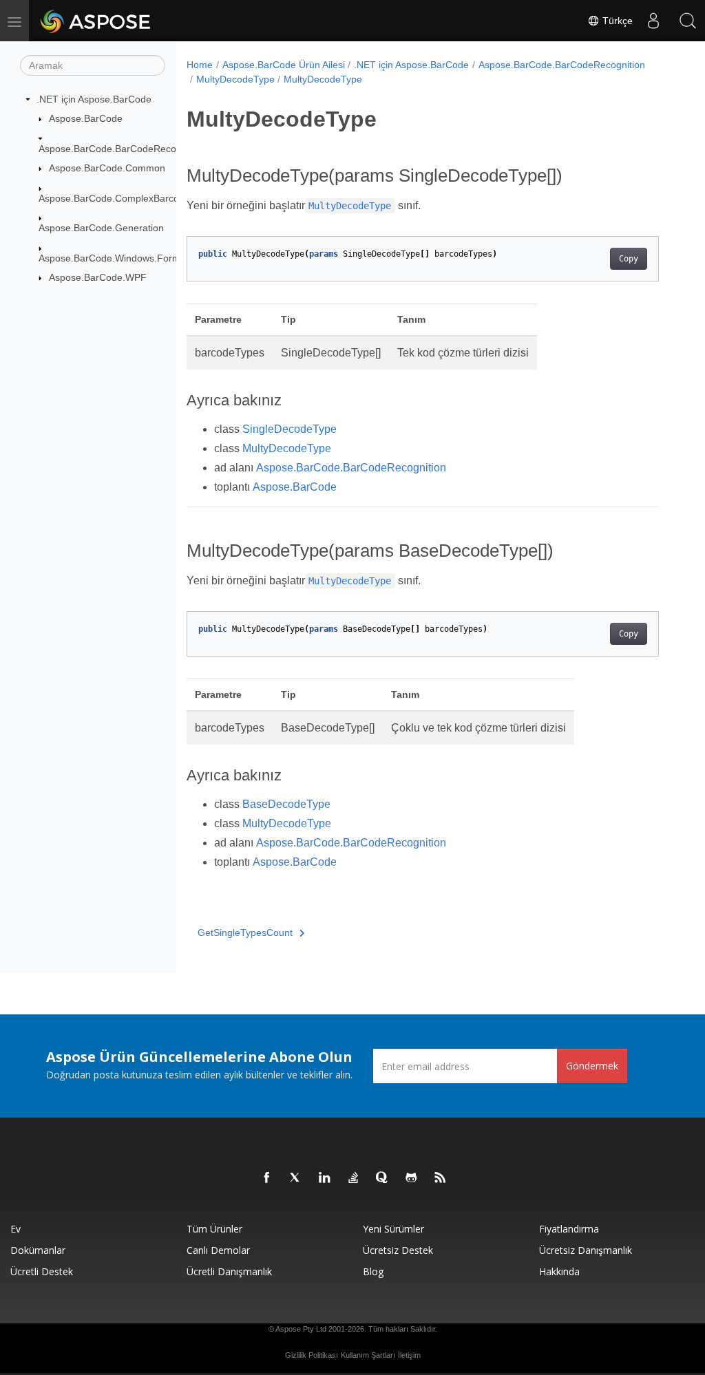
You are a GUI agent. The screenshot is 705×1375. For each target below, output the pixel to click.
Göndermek (592, 1065)
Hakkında (559, 1271)
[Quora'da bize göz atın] (383, 1178)
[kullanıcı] (653, 20)
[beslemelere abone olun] (441, 1178)
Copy (628, 259)
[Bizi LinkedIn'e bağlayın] (325, 1178)
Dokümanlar (37, 1250)
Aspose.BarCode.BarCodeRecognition (122, 148)
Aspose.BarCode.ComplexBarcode (114, 198)
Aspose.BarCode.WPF (98, 277)
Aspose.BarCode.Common (107, 167)
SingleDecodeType (289, 429)
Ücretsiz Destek (398, 1250)
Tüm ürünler (214, 1228)
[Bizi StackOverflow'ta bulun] (354, 1178)
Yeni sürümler (393, 1228)
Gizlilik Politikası (311, 1355)
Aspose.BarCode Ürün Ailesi (283, 64)
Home (200, 64)
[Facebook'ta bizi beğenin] (267, 1178)
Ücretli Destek (41, 1271)
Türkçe (616, 20)
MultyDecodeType (235, 79)
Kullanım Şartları (368, 1355)
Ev (15, 1228)
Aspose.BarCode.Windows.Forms (112, 258)
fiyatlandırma (569, 1228)
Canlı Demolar (218, 1250)
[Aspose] (96, 20)
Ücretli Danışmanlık (229, 1271)
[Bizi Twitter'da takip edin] (296, 1178)
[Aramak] (688, 20)
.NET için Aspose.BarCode (93, 99)
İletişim (409, 1355)
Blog (373, 1271)
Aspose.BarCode (86, 118)
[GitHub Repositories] (412, 1178)
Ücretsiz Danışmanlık (585, 1250)
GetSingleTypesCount (245, 932)
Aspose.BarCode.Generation (101, 227)
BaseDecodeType (286, 804)
